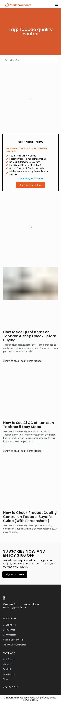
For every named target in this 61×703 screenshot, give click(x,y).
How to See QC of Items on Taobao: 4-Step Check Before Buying (29, 336)
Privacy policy (48, 697)
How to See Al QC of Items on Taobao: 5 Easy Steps (28, 424)
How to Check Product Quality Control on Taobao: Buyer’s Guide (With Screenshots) (30, 516)
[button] (56, 4)
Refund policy (30, 699)
